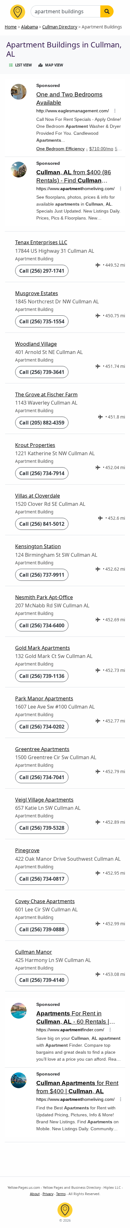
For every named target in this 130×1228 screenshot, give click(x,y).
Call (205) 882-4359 (41, 422)
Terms (61, 1194)
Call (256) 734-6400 (41, 625)
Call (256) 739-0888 (41, 929)
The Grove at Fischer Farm (46, 394)
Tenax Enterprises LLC (41, 242)
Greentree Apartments (42, 749)
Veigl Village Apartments (44, 799)
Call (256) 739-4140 (41, 980)
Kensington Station (38, 546)
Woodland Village (36, 343)
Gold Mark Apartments (42, 647)
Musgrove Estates (36, 293)
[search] (107, 11)
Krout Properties (35, 445)
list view (23, 65)
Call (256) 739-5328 (41, 827)
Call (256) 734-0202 (41, 726)
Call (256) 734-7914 (41, 473)
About (35, 1194)
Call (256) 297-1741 (41, 270)
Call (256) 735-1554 (41, 321)
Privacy (48, 1194)
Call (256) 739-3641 (41, 372)
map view (54, 65)
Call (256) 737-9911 (41, 574)
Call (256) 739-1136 (41, 676)
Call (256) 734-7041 (41, 777)
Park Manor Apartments (44, 698)
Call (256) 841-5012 (41, 523)
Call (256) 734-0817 (41, 878)
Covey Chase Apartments (45, 901)
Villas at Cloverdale (37, 495)
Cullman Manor (33, 951)
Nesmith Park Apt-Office (44, 597)
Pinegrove (27, 850)
